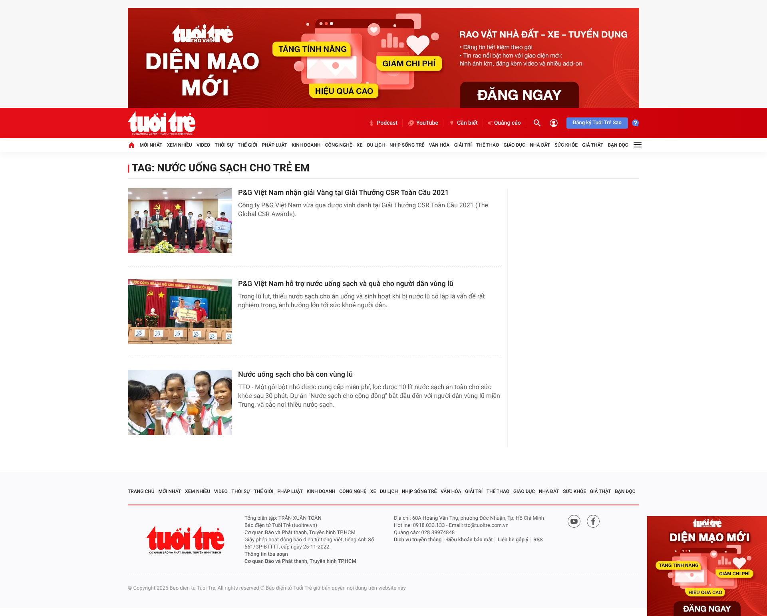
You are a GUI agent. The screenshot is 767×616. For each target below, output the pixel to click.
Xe (359, 145)
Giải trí (463, 145)
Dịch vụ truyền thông (417, 540)
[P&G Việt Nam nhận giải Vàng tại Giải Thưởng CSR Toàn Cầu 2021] (180, 220)
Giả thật (592, 145)
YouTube (427, 123)
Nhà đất (540, 145)
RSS (538, 540)
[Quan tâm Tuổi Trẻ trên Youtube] (574, 521)
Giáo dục (514, 145)
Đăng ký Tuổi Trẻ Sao (597, 123)
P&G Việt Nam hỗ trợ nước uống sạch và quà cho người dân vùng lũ (345, 284)
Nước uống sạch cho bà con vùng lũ (295, 374)
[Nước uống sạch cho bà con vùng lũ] (180, 402)
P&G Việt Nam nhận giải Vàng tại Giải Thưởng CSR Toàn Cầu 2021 (343, 193)
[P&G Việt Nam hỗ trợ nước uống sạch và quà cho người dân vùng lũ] (180, 311)
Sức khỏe (566, 145)
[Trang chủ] (131, 145)
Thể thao (487, 145)
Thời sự (224, 145)
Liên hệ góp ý (513, 540)
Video (203, 145)
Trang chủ (141, 491)
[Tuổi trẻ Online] (186, 540)
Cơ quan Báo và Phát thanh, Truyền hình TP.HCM (300, 561)
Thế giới (247, 145)
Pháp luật (274, 145)
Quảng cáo (507, 123)
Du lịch (376, 145)
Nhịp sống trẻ (407, 145)
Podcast (387, 123)
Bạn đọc (618, 145)
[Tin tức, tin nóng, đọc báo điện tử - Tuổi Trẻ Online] (161, 123)
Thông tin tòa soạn (266, 554)
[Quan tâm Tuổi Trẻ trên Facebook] (593, 521)
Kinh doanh (306, 145)
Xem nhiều (179, 145)
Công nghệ (338, 145)
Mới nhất (150, 145)
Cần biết (467, 123)
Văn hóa (439, 145)
